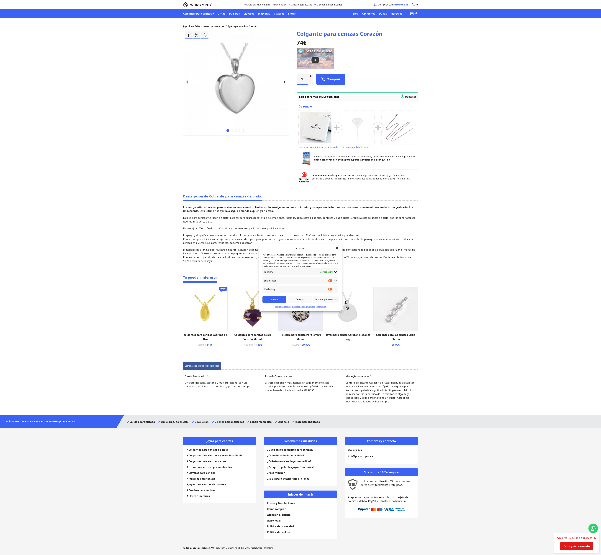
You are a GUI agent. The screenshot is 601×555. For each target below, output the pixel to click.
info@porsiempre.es (360, 456)
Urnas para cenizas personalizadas (210, 467)
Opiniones (368, 13)
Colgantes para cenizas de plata (208, 449)
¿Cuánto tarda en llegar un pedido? (289, 461)
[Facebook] (416, 14)
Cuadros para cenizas (202, 490)
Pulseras (234, 13)
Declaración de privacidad (303, 306)
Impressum (321, 306)
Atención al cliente (278, 515)
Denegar (299, 299)
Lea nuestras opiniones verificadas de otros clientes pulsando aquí (333, 147)
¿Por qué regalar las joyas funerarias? (290, 467)
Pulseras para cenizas (202, 478)
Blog (355, 13)
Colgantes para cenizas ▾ (198, 13)
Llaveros (249, 13)
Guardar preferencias (326, 299)
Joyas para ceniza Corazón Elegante (348, 335)
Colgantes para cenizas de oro (207, 461)
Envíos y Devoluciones (281, 503)
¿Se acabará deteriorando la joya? (288, 478)
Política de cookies (283, 306)
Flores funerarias (199, 496)
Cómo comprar (276, 509)
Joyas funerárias (191, 26)
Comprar (333, 79)
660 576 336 (401, 4)
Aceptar (274, 299)
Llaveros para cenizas (213, 26)
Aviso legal (274, 520)
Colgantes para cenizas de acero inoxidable (215, 455)
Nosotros (396, 13)
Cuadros (279, 13)
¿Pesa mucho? (276, 473)
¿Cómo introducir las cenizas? (285, 455)
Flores (292, 13)
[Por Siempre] (197, 4)
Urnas (221, 13)
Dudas (383, 13)
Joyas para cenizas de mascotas (208, 484)
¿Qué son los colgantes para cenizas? (290, 449)
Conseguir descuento (576, 546)
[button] (337, 248)
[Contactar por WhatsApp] (593, 528)
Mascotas (264, 13)
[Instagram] (412, 14)
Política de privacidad (280, 526)
